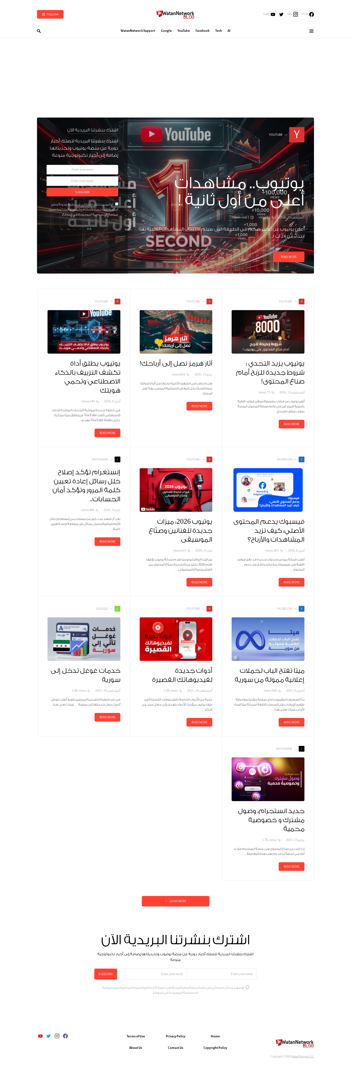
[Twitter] (281, 14)
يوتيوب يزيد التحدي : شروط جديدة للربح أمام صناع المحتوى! (270, 373)
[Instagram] (57, 1036)
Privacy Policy (175, 1036)
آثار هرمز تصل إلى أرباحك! (176, 364)
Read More (289, 257)
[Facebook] (65, 1036)
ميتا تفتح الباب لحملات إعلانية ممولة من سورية (270, 675)
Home (215, 1036)
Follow (52, 14)
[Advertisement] (175, 74)
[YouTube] (40, 1036)
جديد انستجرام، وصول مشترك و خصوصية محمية (271, 820)
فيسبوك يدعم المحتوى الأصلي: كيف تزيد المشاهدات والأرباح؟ (268, 531)
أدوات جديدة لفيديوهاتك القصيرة (182, 675)
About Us (135, 1048)
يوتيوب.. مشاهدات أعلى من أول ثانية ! (240, 192)
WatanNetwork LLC (302, 1057)
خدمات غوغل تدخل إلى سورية (85, 675)
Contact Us (175, 1048)
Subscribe (82, 192)
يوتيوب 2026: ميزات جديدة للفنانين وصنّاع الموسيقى (180, 531)
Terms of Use (136, 1036)
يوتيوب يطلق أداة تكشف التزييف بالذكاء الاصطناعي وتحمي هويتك (87, 377)
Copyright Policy (215, 1048)
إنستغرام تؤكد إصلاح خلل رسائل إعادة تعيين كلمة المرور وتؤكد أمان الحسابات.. (86, 485)
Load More (178, 901)
